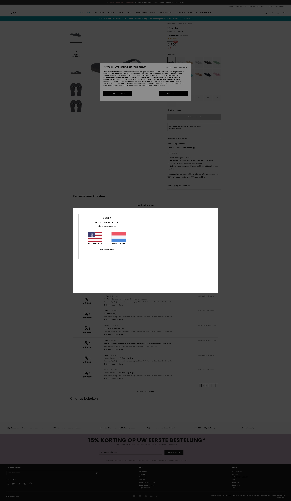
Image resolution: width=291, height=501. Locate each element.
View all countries (107, 249)
